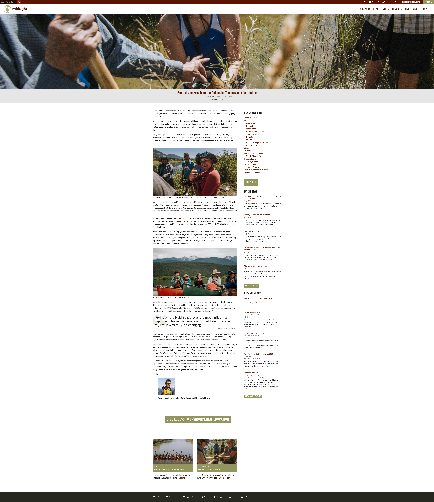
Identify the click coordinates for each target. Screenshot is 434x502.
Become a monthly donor (210, 469)
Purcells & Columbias (255, 131)
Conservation (249, 123)
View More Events (253, 396)
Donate (182, 477)
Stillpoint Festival (251, 372)
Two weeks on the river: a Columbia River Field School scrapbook (262, 197)
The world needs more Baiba (255, 266)
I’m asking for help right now (186, 221)
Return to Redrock (251, 231)
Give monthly (224, 477)
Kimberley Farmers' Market (255, 333)
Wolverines (251, 128)
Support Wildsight (191, 497)
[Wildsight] (15, 9)
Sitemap (234, 497)
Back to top (158, 497)
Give (407, 9)
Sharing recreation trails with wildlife (259, 214)
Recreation (251, 126)
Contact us (247, 497)
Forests (249, 136)
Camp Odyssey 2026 (252, 312)
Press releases (250, 117)
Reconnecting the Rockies (257, 142)
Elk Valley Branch (251, 161)
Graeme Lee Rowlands (223, 96)
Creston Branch (250, 158)
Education (248, 150)
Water (246, 147)
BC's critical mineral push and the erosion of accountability (262, 248)
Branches (397, 9)
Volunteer (363, 2)
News (376, 9)
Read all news (251, 286)
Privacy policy (220, 497)
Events (385, 9)
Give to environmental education (169, 469)
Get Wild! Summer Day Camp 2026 (258, 298)
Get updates (376, 2)
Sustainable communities (254, 153)
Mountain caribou (253, 145)
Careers (206, 497)
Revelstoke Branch (252, 172)
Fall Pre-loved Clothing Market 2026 (258, 354)
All (245, 120)
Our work (365, 9)
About (416, 9)
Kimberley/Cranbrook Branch (256, 169)
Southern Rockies (253, 134)
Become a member (391, 2)
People (425, 9)
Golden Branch (250, 164)
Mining (249, 139)
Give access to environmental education (198, 419)
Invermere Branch (251, 167)
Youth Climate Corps (254, 156)
